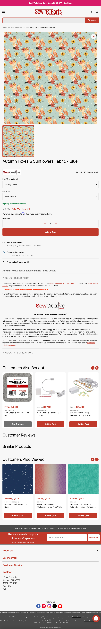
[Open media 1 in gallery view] (93, 36)
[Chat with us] (90, 12)
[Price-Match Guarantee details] (28, 262)
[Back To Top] (97, 625)
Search (93, 20)
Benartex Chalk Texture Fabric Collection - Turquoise (83, 505)
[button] (3, 12)
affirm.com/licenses (89, 620)
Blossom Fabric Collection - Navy (16, 505)
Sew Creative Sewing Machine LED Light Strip (80, 414)
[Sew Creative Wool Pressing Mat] (17, 400)
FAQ (4, 589)
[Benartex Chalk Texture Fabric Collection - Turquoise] (83, 492)
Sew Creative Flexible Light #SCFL (49, 414)
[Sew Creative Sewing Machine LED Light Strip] (83, 400)
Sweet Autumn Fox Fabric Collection (63, 283)
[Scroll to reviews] (50, 166)
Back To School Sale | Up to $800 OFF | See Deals (50, 3)
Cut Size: (6, 191)
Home (4, 27)
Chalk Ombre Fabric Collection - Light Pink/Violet (49, 505)
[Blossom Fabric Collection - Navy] (17, 492)
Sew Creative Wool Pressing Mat (16, 414)
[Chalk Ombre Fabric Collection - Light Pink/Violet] (50, 492)
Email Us (6, 586)
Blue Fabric (15, 27)
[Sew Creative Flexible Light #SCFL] (50, 400)
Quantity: (6, 218)
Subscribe (93, 537)
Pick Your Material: (10, 179)
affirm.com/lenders (76, 617)
